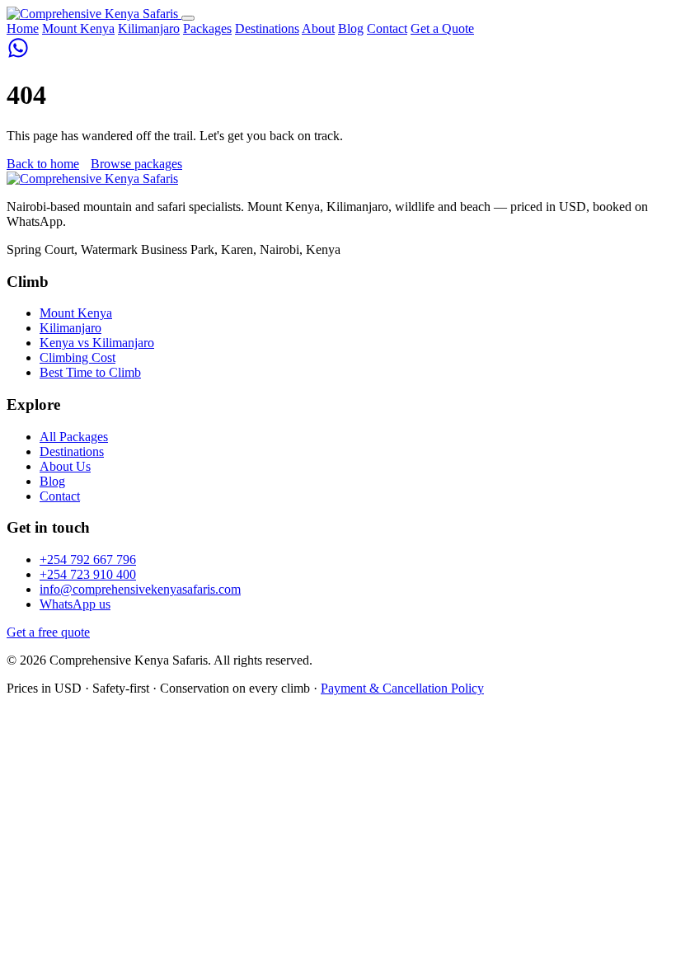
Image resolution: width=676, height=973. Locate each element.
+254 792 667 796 (88, 559)
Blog (351, 28)
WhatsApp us (75, 604)
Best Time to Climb (90, 372)
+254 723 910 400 (88, 574)
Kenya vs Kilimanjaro (97, 343)
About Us (65, 466)
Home (23, 28)
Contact (387, 28)
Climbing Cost (77, 357)
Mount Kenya (78, 28)
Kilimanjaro (149, 28)
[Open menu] (188, 18)
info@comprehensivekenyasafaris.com (140, 589)
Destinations (267, 28)
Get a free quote (48, 632)
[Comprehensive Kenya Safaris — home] (94, 14)
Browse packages (136, 164)
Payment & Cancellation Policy (402, 688)
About (318, 28)
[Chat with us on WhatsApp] (18, 55)
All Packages (74, 437)
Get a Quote (442, 28)
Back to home (43, 164)
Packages (207, 28)
